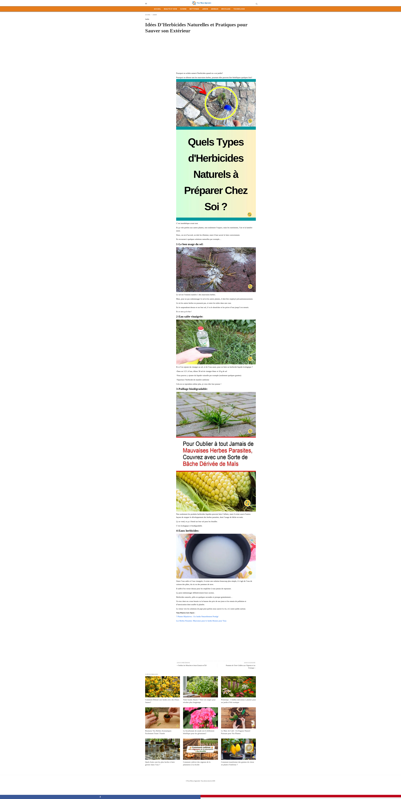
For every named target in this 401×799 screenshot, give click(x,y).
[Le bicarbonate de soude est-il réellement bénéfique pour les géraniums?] (200, 718)
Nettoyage (194, 9)
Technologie (239, 9)
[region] (200, 50)
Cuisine (183, 9)
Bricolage (225, 9)
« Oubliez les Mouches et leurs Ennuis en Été (192, 665)
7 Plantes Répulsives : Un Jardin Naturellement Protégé (197, 616)
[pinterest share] (300, 796)
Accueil (157, 9)
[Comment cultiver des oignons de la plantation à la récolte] (200, 749)
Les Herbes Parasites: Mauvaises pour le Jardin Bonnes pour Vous (201, 621)
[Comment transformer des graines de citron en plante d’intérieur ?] (238, 749)
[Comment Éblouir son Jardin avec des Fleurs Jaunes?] (162, 686)
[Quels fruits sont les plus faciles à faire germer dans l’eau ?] (162, 749)
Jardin (205, 9)
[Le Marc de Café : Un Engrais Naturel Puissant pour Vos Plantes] (238, 718)
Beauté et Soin (170, 9)
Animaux (214, 9)
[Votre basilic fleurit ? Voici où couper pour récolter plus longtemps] (200, 686)
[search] (256, 4)
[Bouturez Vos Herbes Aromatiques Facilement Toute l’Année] (162, 718)
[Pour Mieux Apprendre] (201, 3)
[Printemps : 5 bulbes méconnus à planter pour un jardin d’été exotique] (238, 686)
